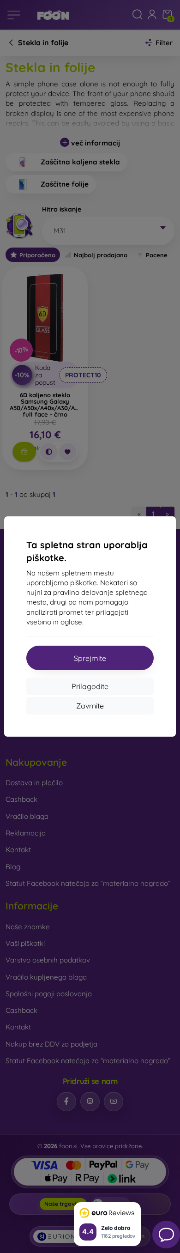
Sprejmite (90, 658)
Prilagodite (90, 686)
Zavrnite (90, 705)
